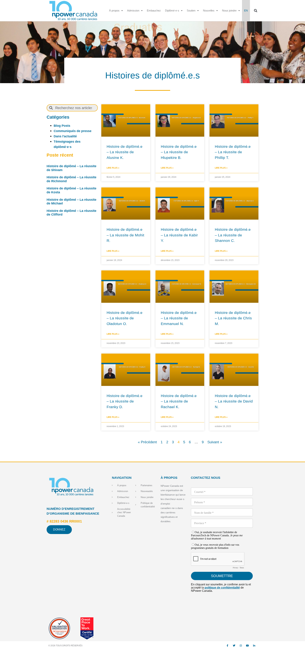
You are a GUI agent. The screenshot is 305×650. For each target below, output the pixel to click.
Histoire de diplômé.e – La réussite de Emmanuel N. (179, 318)
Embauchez (154, 10)
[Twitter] (234, 645)
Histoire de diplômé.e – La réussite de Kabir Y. (179, 235)
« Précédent (147, 442)
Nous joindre (229, 10)
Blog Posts (62, 125)
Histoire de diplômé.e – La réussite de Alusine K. (124, 152)
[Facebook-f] (227, 645)
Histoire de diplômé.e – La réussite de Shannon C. (233, 235)
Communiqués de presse (72, 131)
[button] (255, 11)
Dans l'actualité (65, 136)
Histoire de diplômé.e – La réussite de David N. (234, 401)
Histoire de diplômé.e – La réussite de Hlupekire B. (179, 152)
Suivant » (214, 442)
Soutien (191, 10)
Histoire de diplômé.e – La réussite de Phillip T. (233, 152)
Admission (133, 10)
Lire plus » (113, 168)
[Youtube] (247, 645)
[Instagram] (240, 645)
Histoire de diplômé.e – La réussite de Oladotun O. (124, 318)
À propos (114, 10)
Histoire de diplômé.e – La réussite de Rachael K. (179, 401)
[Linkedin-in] (254, 645)
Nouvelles (208, 10)
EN (246, 10)
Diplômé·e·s (172, 10)
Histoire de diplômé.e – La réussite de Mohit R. (125, 235)
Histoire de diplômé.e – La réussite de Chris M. (233, 318)
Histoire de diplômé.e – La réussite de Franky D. (124, 401)
